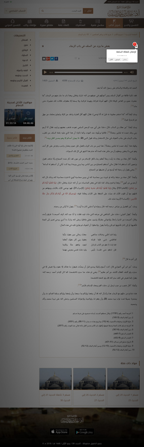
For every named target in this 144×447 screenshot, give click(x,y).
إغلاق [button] (125, 59)
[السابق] (136, 46)
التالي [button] (111, 59)
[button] (126, 55)
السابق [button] (117, 59)
